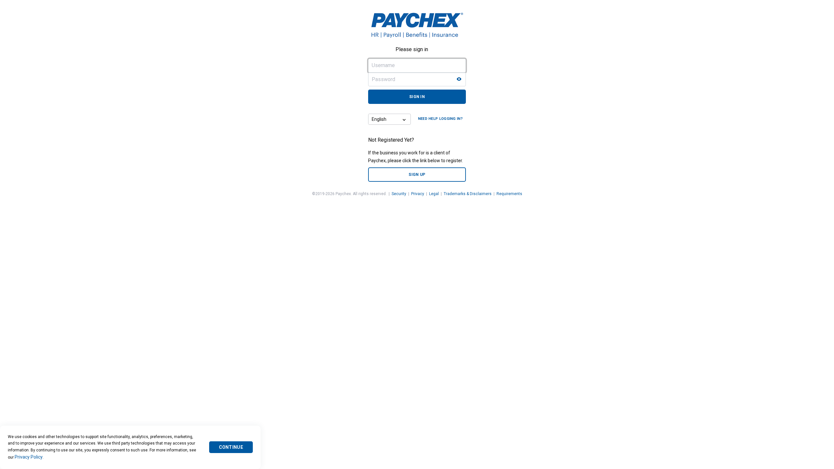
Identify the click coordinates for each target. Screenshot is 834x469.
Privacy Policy (29, 457)
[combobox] (383, 119)
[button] (404, 119)
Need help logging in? (440, 119)
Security (399, 194)
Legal (434, 194)
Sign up (417, 174)
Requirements (509, 194)
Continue (231, 447)
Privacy (417, 194)
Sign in (417, 96)
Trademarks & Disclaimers (468, 194)
